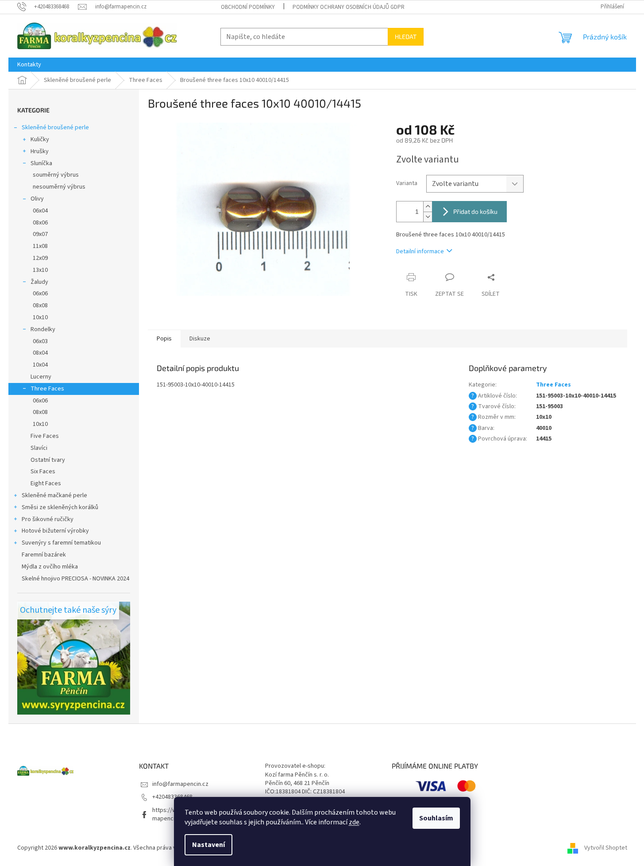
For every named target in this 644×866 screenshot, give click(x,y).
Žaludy (39, 282)
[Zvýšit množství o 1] (427, 206)
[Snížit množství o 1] (427, 217)
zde (354, 822)
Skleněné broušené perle (55, 127)
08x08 (40, 305)
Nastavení (208, 845)
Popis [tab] (164, 338)
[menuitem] (29, 65)
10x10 (40, 317)
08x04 (40, 352)
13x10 (40, 270)
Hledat (405, 36)
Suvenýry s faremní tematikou (61, 542)
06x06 (40, 293)
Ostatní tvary (48, 460)
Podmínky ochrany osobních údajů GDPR (349, 7)
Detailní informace (420, 251)
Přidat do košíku (475, 211)
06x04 (40, 210)
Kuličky (40, 139)
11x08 (40, 246)
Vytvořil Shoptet (605, 847)
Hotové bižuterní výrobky (55, 530)
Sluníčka (41, 163)
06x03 (40, 341)
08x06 (40, 222)
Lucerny (41, 376)
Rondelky (43, 329)
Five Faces (45, 436)
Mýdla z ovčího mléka (50, 566)
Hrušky (40, 151)
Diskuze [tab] (199, 338)
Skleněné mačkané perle (54, 495)
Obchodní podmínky (248, 7)
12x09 (40, 258)
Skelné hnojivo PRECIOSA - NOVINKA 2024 (75, 578)
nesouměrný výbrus (59, 186)
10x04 (40, 364)
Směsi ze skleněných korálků (60, 507)
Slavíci (39, 448)
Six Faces (43, 471)
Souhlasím (436, 818)
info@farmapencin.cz (180, 784)
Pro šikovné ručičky (47, 519)
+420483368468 (172, 797)
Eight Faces (46, 483)
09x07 (40, 234)
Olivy (37, 198)
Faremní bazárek (44, 554)
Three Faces (47, 388)
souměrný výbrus (56, 174)
